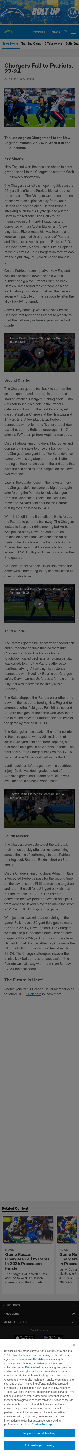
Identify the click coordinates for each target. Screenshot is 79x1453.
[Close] (74, 1344)
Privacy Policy (34, 1367)
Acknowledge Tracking (39, 1445)
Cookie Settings (42, 1424)
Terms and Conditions (33, 1359)
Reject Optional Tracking (39, 1433)
